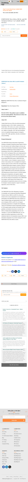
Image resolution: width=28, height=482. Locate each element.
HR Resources (16, 441)
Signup (21, 1)
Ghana (10, 1)
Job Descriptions (17, 445)
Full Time (12, 87)
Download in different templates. (19, 265)
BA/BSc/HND (12, 89)
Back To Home (14, 283)
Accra (11, 93)
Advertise (4, 463)
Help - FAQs (4, 461)
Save (5, 31)
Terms (21, 476)
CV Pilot (3, 433)
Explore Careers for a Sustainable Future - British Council (13, 310)
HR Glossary (16, 443)
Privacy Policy (16, 476)
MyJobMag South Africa (18, 459)
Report (22, 275)
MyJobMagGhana (23, 478)
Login (18, 1)
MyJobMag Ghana (17, 453)
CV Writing (4, 439)
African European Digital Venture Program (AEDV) (13, 349)
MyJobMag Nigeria (17, 457)
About (7, 476)
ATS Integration (17, 439)
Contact (11, 476)
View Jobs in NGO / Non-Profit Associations (8, 24)
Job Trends (4, 441)
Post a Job (16, 431)
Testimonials (4, 459)
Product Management (14, 96)
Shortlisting (16, 435)
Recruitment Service (17, 433)
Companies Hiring (5, 443)
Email (14, 31)
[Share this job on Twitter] (15, 271)
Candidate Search (17, 437)
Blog (3, 437)
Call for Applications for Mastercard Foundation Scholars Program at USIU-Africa (12, 339)
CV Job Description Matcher (7, 435)
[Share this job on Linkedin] (18, 271)
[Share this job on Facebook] (12, 271)
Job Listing (4, 431)
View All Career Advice (14, 364)
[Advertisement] (14, 54)
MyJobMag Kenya (17, 455)
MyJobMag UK (17, 461)
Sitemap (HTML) (5, 457)
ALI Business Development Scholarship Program (12, 323)
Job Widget (4, 453)
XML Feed (4, 455)
